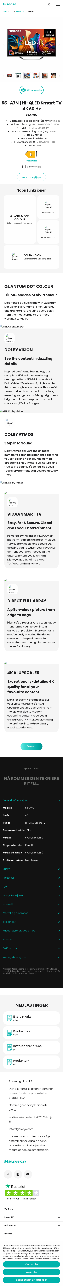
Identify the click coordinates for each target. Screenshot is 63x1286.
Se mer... (31, 746)
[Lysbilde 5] (44, 75)
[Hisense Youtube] (28, 1174)
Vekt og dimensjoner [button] (14, 957)
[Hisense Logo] (23, 4)
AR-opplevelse (34, 90)
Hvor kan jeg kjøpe (31, 177)
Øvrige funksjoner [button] (13, 895)
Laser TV (9, 1217)
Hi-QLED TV (20, 11)
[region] (31, 44)
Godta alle (31, 1264)
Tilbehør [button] (7, 939)
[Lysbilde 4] (36, 75)
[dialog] (31, 1263)
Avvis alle (31, 1272)
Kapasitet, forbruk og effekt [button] (19, 930)
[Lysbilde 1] (9, 75)
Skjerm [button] (6, 869)
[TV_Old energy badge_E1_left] (31, 155)
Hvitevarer (10, 1225)
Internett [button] (8, 904)
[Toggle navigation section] (59, 1209)
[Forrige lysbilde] (4, 44)
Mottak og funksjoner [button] (15, 913)
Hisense (8, 1233)
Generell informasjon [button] (15, 800)
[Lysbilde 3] (27, 75)
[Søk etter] (53, 4)
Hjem (5, 11)
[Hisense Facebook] (8, 1174)
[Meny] (58, 4)
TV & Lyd (8, 1209)
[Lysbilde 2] (18, 75)
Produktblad (31, 161)
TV (12, 11)
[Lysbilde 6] (53, 75)
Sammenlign (34, 166)
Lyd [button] (5, 886)
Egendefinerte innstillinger (31, 1280)
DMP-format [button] (10, 948)
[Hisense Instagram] (18, 1174)
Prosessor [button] (8, 877)
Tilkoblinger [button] (9, 922)
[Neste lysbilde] (58, 44)
